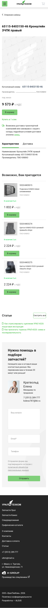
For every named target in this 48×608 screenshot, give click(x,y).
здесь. (17, 134)
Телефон (15, 451)
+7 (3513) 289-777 (10, 552)
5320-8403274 (26, 224)
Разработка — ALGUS (12, 600)
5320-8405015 (26, 185)
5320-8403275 (26, 262)
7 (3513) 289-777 (31, 397)
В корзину (9, 112)
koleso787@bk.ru (31, 400)
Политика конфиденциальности (17, 597)
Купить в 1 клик (9, 119)
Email (14, 439)
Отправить (24, 478)
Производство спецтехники (14, 577)
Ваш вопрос (16, 413)
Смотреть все (39, 315)
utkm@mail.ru (8, 558)
